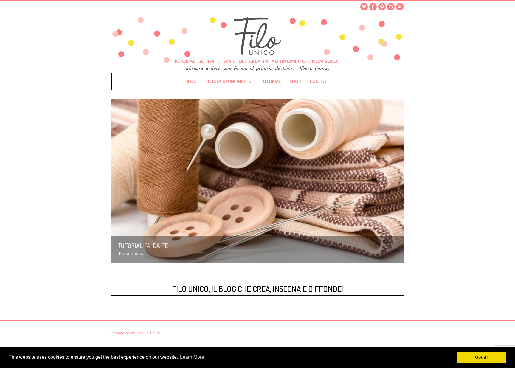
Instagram (391, 6)
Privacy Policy (123, 333)
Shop (295, 81)
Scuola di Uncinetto (228, 81)
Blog (190, 81)
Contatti (320, 81)
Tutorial (270, 81)
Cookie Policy (148, 333)
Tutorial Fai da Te (142, 245)
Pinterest (382, 6)
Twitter (364, 6)
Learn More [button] (192, 357)
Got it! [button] (481, 357)
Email (400, 6)
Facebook (373, 6)
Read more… (132, 253)
